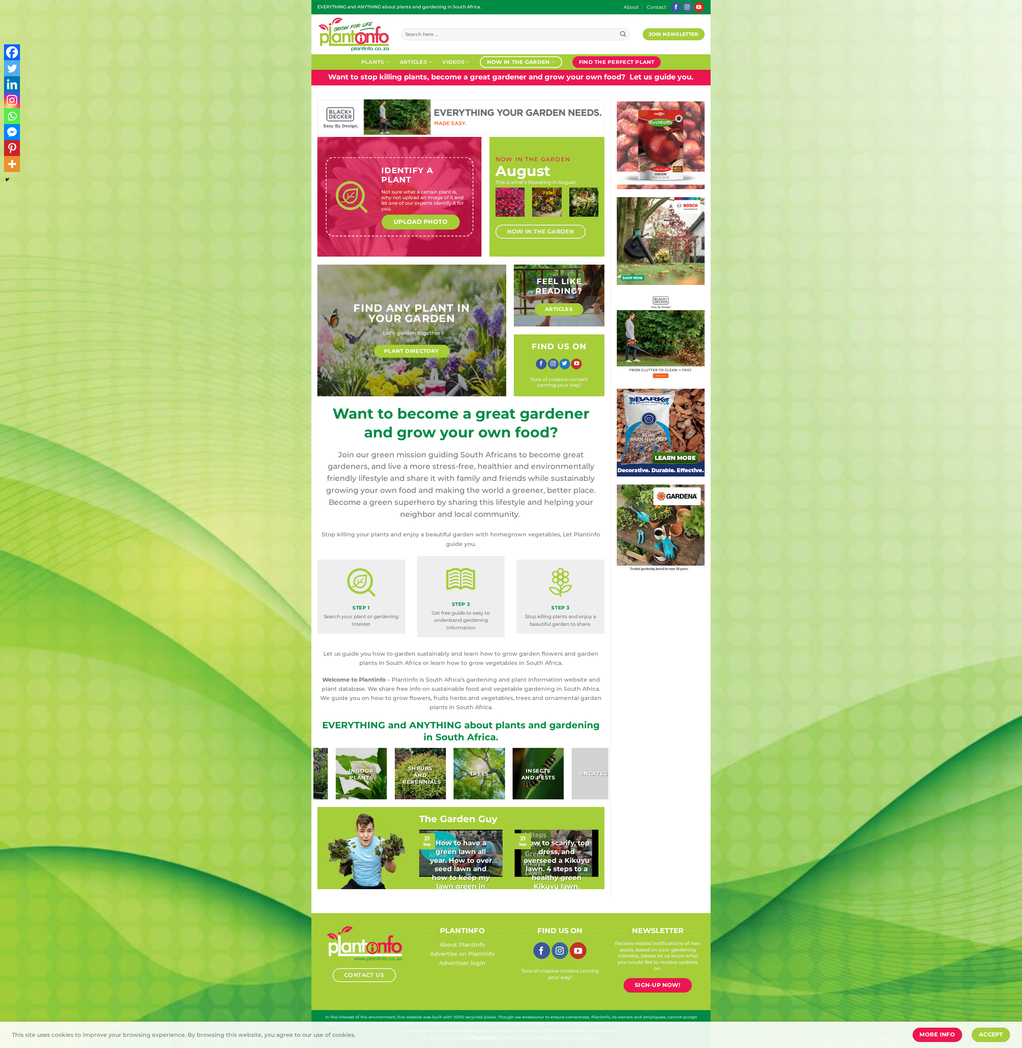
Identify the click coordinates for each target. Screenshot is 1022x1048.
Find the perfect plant (617, 62)
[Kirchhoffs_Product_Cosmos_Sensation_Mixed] (661, 144)
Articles (413, 62)
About (631, 7)
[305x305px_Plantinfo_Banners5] (661, 240)
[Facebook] (12, 52)
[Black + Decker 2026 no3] (661, 336)
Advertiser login (462, 963)
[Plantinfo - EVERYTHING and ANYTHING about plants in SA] (353, 34)
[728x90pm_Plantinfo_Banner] (460, 116)
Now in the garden (518, 62)
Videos (453, 62)
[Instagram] (12, 100)
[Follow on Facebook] (676, 7)
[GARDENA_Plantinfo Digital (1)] (661, 528)
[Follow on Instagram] (687, 7)
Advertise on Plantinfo (462, 953)
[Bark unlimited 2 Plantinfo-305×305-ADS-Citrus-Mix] (661, 432)
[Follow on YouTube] (699, 7)
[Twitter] (12, 68)
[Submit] (623, 34)
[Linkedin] (12, 84)
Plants (372, 62)
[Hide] (7, 179)
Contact (656, 7)
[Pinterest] (12, 148)
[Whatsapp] (12, 116)
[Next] (590, 209)
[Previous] (504, 209)
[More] (12, 164)
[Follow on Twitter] (564, 364)
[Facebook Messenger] (12, 132)
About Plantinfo (462, 944)
